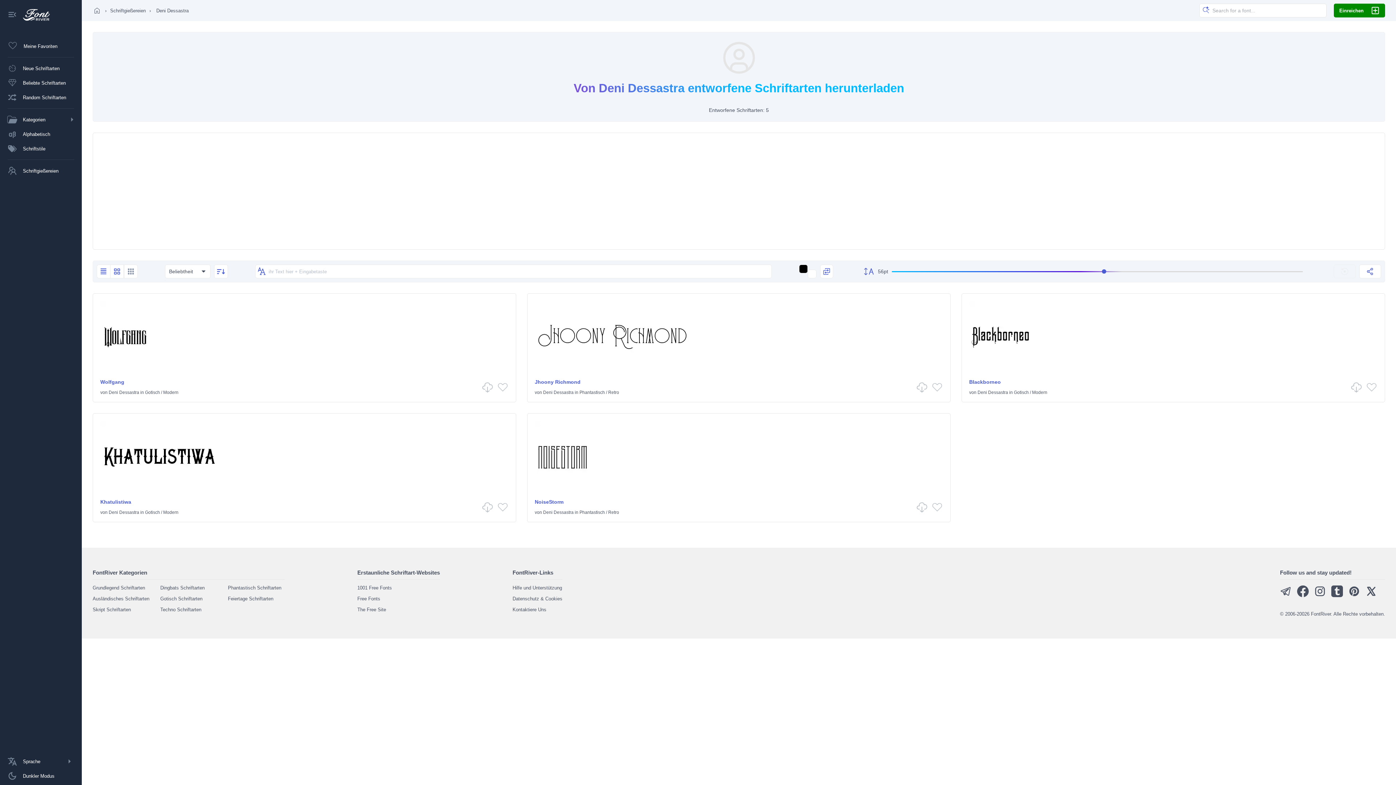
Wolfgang (112, 382)
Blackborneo (985, 382)
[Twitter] (1371, 595)
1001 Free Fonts (374, 588)
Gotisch (152, 392)
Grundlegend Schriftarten (119, 588)
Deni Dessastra (124, 392)
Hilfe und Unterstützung (537, 588)
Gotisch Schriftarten (181, 598)
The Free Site (371, 609)
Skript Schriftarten (112, 609)
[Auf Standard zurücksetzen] (1345, 271)
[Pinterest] (1354, 595)
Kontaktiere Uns (529, 609)
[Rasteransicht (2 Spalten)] (117, 271)
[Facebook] (1303, 595)
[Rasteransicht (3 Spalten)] (131, 271)
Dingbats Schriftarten (182, 588)
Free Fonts (368, 598)
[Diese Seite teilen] (1370, 271)
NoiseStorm (549, 502)
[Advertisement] (739, 191)
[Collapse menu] (12, 15)
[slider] (1097, 271)
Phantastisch (592, 392)
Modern (170, 392)
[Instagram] (1320, 595)
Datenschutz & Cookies (537, 598)
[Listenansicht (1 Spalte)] (103, 271)
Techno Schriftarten (180, 609)
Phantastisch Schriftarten (254, 588)
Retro (613, 392)
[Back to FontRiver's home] (33, 15)
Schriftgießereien (128, 10)
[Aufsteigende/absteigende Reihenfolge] (221, 271)
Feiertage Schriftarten (250, 598)
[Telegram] (1286, 595)
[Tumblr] (1337, 595)
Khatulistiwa (115, 502)
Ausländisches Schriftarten (121, 598)
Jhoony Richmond (558, 382)
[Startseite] (97, 10)
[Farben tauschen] (826, 271)
